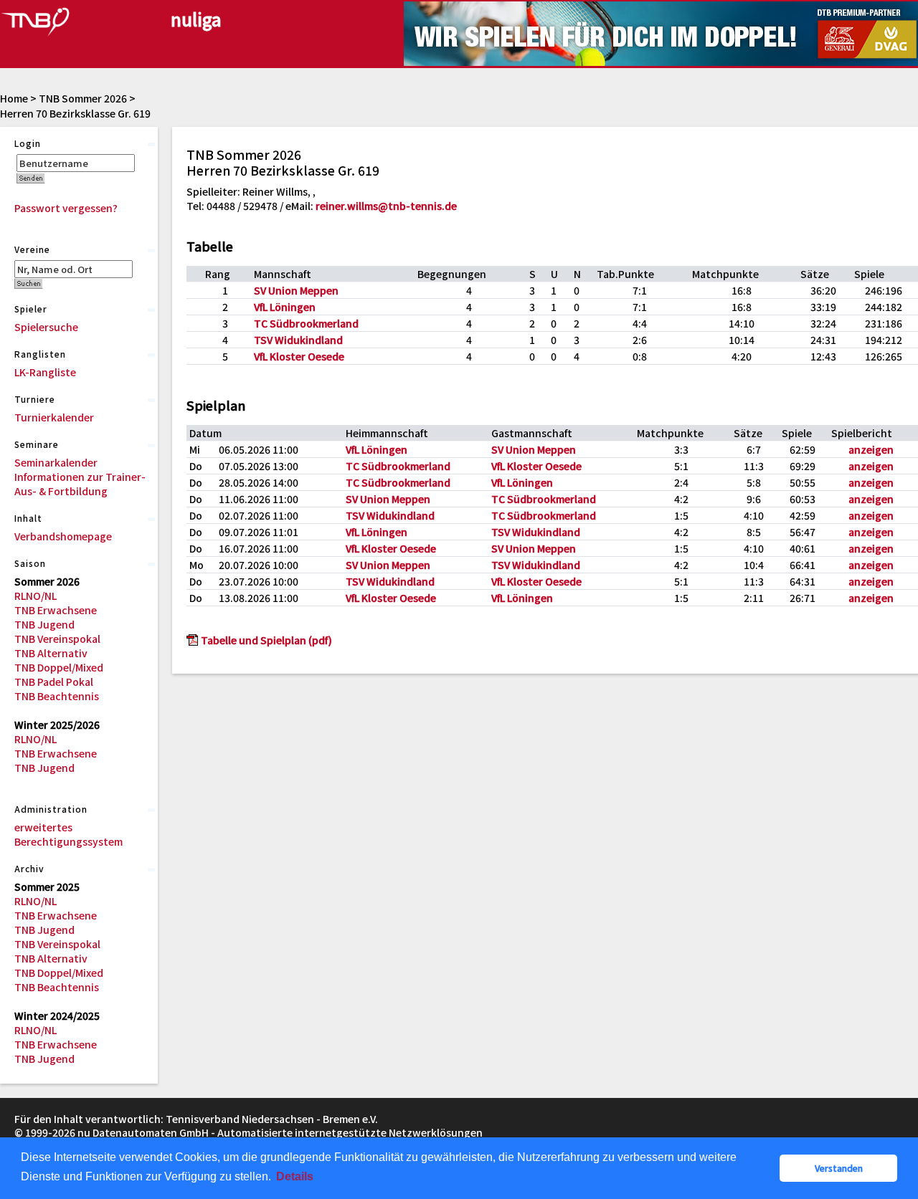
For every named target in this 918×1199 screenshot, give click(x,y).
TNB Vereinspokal (57, 638)
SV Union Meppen (296, 290)
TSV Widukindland (298, 340)
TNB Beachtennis (56, 696)
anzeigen (871, 449)
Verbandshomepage (63, 536)
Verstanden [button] (839, 1168)
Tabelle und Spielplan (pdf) (266, 640)
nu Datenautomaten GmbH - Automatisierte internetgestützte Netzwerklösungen (280, 1132)
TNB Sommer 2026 (83, 98)
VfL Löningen (285, 307)
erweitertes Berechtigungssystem (68, 834)
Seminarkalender (56, 462)
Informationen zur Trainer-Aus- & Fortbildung (80, 483)
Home (14, 98)
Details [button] (294, 1176)
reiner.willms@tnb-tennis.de (386, 206)
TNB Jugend (44, 624)
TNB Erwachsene (55, 610)
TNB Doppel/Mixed (58, 667)
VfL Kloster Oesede (299, 356)
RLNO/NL (35, 595)
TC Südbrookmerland (306, 323)
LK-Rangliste (45, 372)
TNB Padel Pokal (53, 681)
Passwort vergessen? (66, 208)
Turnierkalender (54, 417)
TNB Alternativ (50, 653)
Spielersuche (46, 327)
